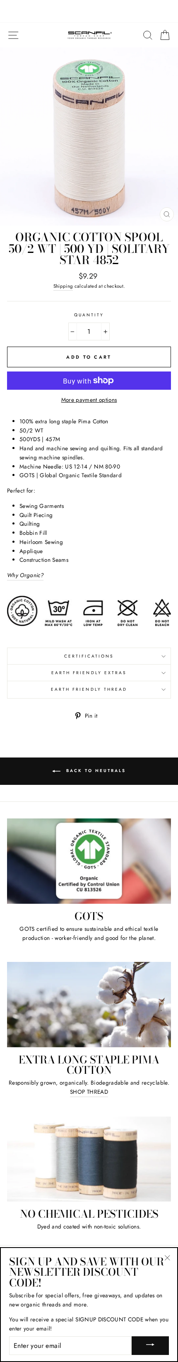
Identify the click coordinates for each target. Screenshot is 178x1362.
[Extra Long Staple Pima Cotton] (89, 1004)
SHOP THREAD (89, 1092)
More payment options (89, 400)
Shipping (63, 286)
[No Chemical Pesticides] (89, 1159)
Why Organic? (25, 575)
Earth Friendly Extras (89, 673)
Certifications (89, 656)
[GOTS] (89, 861)
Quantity (89, 315)
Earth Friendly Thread (89, 689)
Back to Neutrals (95, 771)
